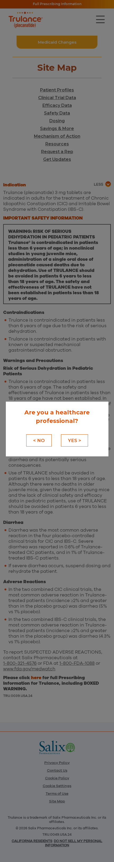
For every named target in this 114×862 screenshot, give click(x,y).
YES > (74, 440)
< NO (39, 440)
